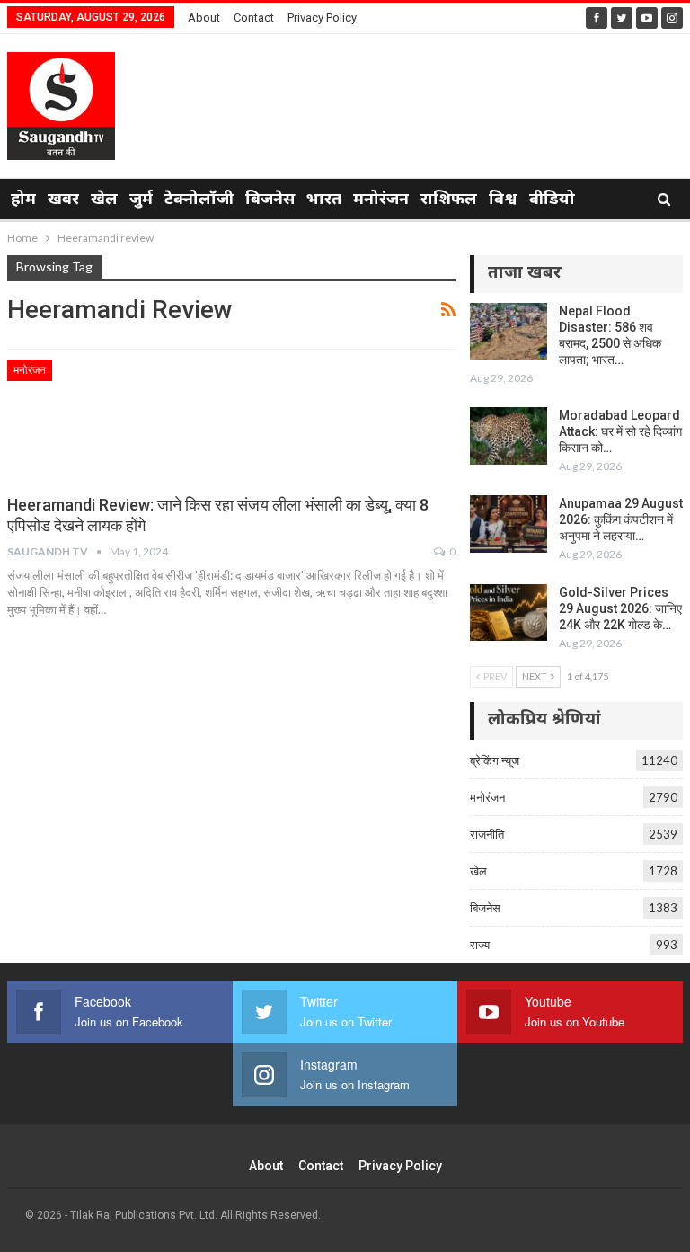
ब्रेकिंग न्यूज (494, 760)
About (204, 17)
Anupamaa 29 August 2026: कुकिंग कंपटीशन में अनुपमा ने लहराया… (621, 519)
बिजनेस (270, 200)
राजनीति (487, 834)
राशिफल (448, 200)
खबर (63, 200)
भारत (323, 200)
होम (23, 200)
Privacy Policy (322, 17)
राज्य (480, 944)
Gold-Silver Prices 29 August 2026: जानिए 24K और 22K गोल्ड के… (620, 608)
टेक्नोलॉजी (199, 200)
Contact (254, 17)
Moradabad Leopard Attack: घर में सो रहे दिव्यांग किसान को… (620, 431)
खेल (104, 200)
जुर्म (141, 200)
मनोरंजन (381, 200)
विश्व (503, 200)
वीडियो (552, 200)
